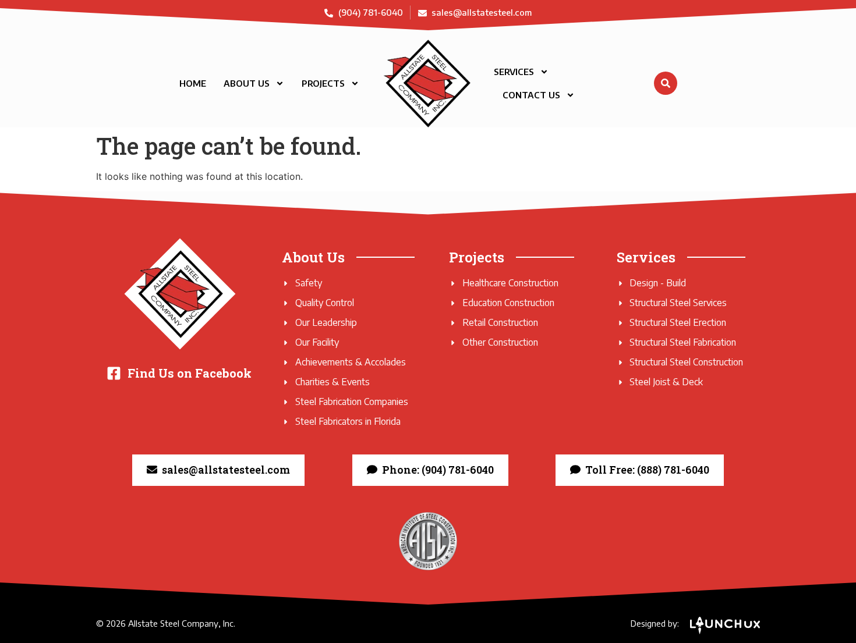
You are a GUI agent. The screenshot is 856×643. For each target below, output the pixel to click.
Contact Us (531, 95)
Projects (323, 83)
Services (514, 71)
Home (192, 83)
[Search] (665, 83)
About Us (247, 83)
